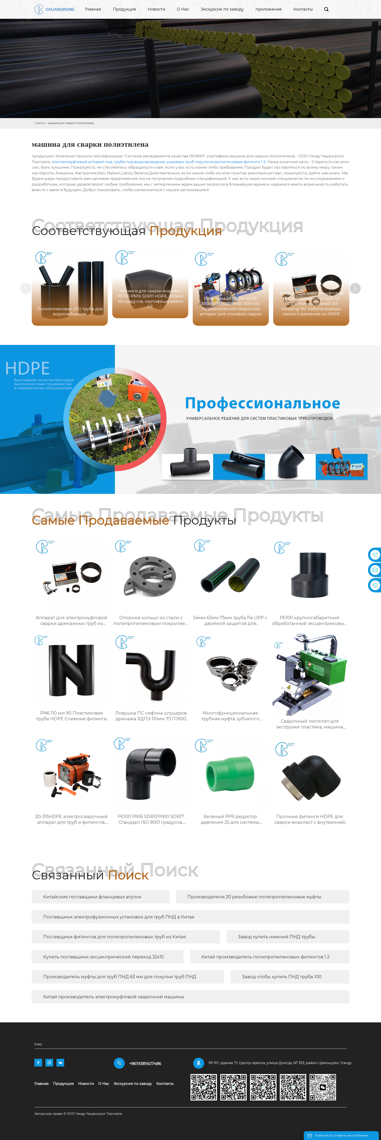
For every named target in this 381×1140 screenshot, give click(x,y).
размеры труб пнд (184, 162)
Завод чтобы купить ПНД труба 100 (281, 976)
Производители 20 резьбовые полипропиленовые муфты (254, 896)
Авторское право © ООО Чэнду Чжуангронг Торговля (78, 1114)
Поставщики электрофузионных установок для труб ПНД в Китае (118, 917)
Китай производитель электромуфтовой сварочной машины (113, 996)
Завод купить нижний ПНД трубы (276, 936)
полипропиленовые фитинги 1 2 (234, 162)
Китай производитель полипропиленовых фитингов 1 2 (265, 956)
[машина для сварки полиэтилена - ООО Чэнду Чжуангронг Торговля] (54, 9)
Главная (39, 123)
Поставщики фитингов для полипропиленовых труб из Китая (114, 936)
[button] (355, 288)
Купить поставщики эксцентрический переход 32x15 (103, 956)
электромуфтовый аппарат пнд (82, 162)
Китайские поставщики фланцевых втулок (92, 896)
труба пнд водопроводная (139, 162)
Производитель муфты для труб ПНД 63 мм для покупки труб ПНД (119, 976)
